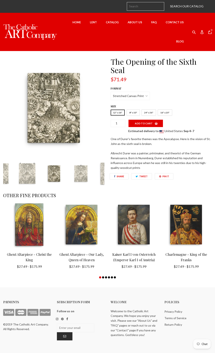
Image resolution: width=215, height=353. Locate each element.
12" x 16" (117, 112)
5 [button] (112, 277)
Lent (93, 22)
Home (76, 22)
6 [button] (115, 277)
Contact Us (175, 22)
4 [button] (109, 277)
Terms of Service (175, 318)
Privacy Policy (173, 311)
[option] (53, 108)
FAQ (154, 22)
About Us (135, 22)
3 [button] (106, 277)
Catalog (112, 22)
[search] (145, 6)
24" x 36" (148, 112)
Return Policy (173, 324)
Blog (180, 41)
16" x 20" (164, 112)
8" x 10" (133, 112)
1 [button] (100, 277)
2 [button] (103, 277)
